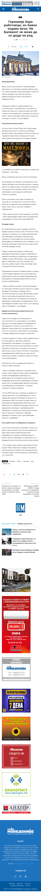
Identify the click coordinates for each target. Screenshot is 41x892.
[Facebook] (10, 474)
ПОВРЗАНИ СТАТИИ (8, 524)
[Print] (23, 474)
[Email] (18, 474)
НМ (17, 39)
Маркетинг (20, 883)
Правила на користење (17, 885)
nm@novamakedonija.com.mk (23, 863)
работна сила (6, 463)
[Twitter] (14, 474)
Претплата (27, 883)
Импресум (12, 883)
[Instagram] (20, 876)
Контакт (28, 885)
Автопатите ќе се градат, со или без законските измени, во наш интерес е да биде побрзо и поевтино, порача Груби (11, 490)
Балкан (19, 461)
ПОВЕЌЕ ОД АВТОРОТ (24, 524)
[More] (33, 47)
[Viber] (27, 474)
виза (32, 461)
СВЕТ (20, 17)
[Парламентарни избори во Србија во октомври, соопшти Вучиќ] (6, 552)
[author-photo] (20, 512)
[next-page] (6, 559)
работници (26, 461)
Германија (12, 461)
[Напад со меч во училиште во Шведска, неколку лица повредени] (6, 532)
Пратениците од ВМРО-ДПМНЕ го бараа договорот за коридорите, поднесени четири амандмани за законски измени (30, 491)
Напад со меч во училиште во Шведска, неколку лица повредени (24, 532)
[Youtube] (26, 876)
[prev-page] (3, 559)
